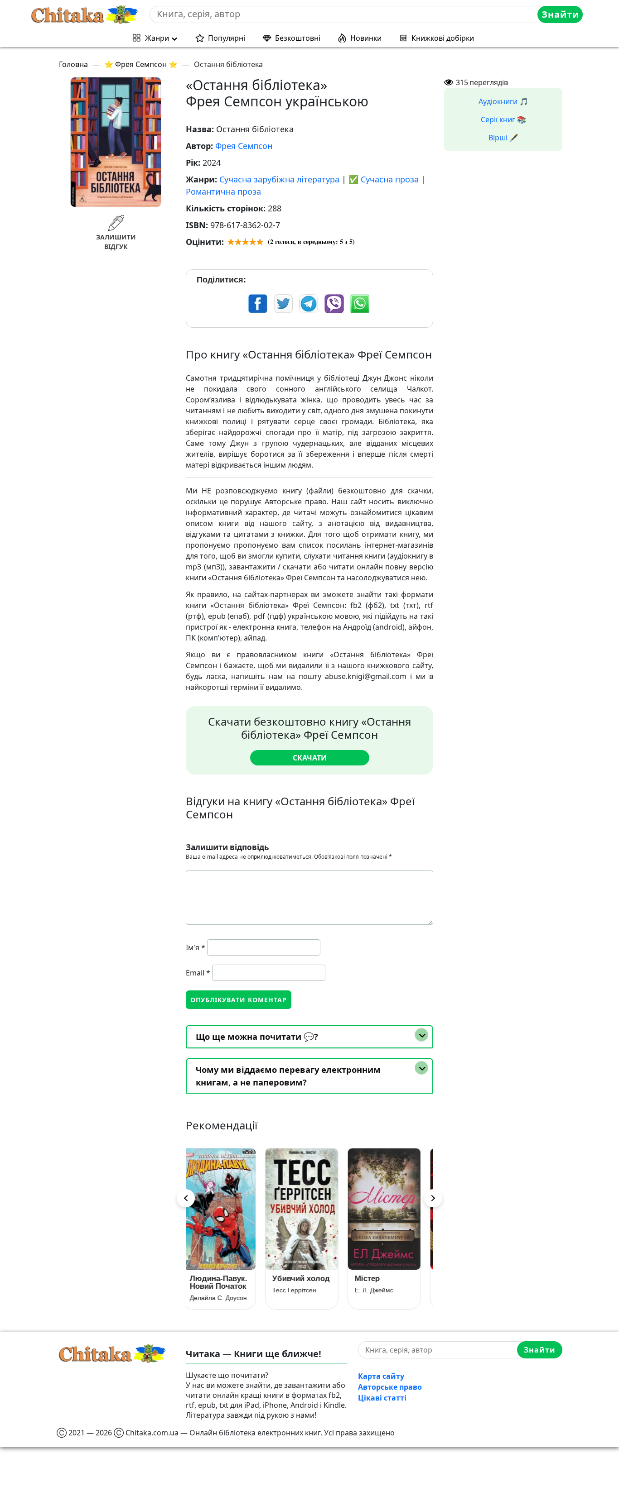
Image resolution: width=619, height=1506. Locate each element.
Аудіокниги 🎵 (503, 101)
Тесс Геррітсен (220, 1290)
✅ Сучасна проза (383, 179)
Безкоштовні (297, 38)
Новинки (366, 38)
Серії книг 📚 (503, 119)
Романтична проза (223, 191)
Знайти (560, 14)
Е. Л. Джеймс (299, 1290)
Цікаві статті (382, 1398)
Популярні (226, 38)
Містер (292, 1278)
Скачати (310, 758)
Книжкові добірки (442, 38)
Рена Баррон (382, 1297)
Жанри (157, 38)
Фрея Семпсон (243, 145)
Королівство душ (386, 1282)
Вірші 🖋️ (503, 138)
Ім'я (195, 947)
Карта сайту (381, 1376)
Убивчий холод (226, 1278)
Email (198, 973)
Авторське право (390, 1387)
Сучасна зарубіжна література (279, 179)
